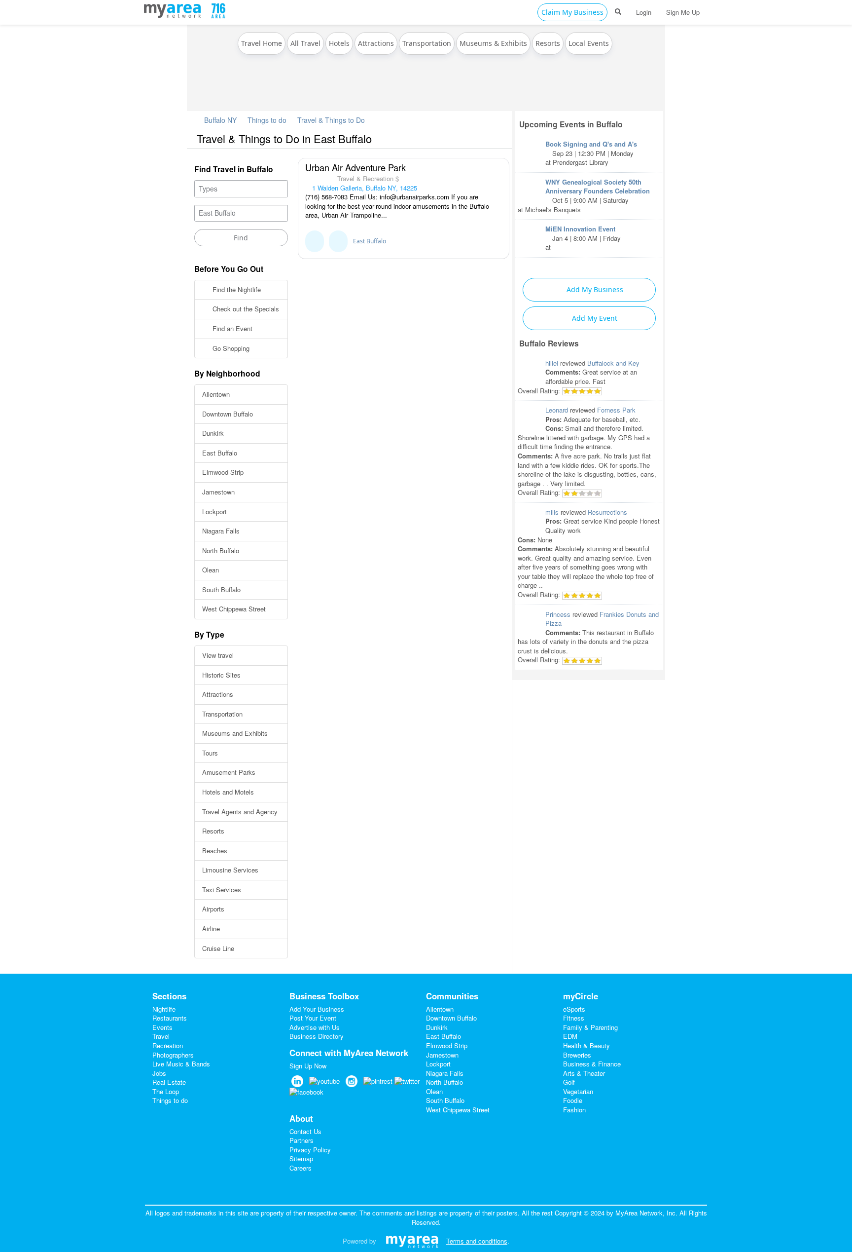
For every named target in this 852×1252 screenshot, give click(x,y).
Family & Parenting (590, 1027)
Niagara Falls (221, 530)
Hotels (339, 43)
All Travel (305, 43)
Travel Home (261, 43)
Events (162, 1027)
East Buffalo (219, 452)
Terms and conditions (476, 1241)
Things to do (267, 120)
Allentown (216, 394)
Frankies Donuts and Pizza (602, 618)
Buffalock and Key (613, 363)
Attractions (376, 43)
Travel (161, 1036)
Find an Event (231, 328)
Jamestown (218, 491)
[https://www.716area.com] (175, 9)
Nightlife (164, 1009)
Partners (301, 1140)
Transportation (426, 43)
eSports (574, 1009)
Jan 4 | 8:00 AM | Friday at (583, 238)
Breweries (577, 1055)
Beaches (214, 850)
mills (552, 512)
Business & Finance (592, 1063)
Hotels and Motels (228, 792)
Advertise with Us (314, 1027)
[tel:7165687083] (338, 241)
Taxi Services (221, 889)
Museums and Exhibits (235, 733)
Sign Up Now (307, 1065)
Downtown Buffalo (227, 413)
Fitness (573, 1018)
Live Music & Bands (181, 1063)
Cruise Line (218, 948)
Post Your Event (312, 1018)
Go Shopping (230, 348)
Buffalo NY (219, 120)
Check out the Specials (245, 308)
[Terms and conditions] (412, 1241)
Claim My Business (572, 12)
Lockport (214, 511)
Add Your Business (316, 1009)
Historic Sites (221, 675)
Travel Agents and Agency (240, 811)
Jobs (159, 1073)
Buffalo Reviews (549, 343)
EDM (570, 1036)
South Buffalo (221, 589)
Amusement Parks (228, 772)
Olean (210, 569)
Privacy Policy (310, 1149)
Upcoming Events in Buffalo (571, 124)
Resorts (547, 43)
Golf (569, 1082)
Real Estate (169, 1082)
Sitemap (301, 1158)
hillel (551, 363)
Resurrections (607, 512)
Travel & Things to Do (331, 120)
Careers (300, 1168)
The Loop (165, 1091)
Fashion (574, 1109)
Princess (557, 614)
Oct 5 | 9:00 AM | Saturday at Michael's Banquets (584, 195)
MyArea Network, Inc (645, 1212)
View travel (218, 655)
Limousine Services (230, 869)
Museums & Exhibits (493, 43)
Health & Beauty (586, 1045)
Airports (213, 908)
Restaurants (169, 1018)
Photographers (173, 1055)
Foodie (572, 1100)
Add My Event (593, 318)
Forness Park (616, 410)
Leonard (556, 410)
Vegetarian (578, 1091)
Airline (211, 928)
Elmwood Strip (223, 472)
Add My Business (594, 289)
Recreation (167, 1045)
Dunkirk (213, 433)
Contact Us (305, 1131)
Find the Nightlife (236, 289)
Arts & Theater (584, 1073)
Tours (210, 753)
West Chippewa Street (234, 608)
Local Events (588, 43)
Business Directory (316, 1036)
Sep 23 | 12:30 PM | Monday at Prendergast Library (591, 153)
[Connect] (314, 241)
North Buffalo (220, 550)
